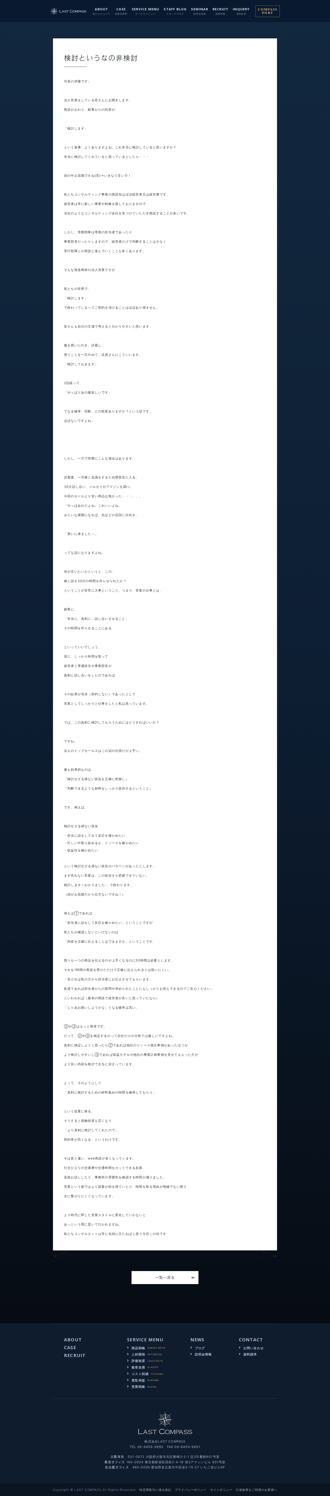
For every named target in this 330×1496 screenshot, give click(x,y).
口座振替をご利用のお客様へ (256, 1490)
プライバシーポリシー (191, 1490)
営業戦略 (138, 1386)
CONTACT (251, 1340)
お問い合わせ (253, 1348)
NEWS (197, 1340)
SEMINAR (199, 9)
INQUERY (241, 9)
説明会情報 (203, 1354)
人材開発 (138, 1354)
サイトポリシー (221, 1490)
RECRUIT (220, 9)
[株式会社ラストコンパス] (68, 11)
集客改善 (138, 1367)
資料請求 (250, 1354)
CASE (121, 9)
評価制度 (138, 1361)
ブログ (200, 1348)
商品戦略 (138, 1348)
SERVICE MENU (145, 9)
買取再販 (138, 1380)
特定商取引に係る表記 (155, 1490)
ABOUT (101, 9)
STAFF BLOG (175, 9)
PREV (64, 1252)
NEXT (266, 1252)
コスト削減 (140, 1374)
